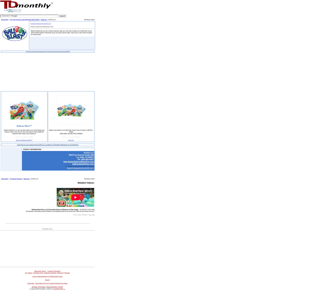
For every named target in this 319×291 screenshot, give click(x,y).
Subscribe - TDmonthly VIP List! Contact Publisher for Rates (47, 283)
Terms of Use (59, 288)
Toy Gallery (29, 273)
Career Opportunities (51, 286)
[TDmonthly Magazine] (26, 12)
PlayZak (67, 273)
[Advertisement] (47, 72)
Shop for (71, 140)
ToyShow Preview (16, 179)
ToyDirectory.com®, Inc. (59, 289)
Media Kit (60, 273)
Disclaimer (34, 286)
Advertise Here (38, 273)
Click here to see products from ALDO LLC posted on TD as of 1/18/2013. (48, 145)
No (93, 215)
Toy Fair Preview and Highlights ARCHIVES (24, 20)
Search (47, 280)
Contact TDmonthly (53, 271)
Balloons (44, 20)
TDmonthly (4, 20)
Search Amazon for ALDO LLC (41, 24)
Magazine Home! (40, 271)
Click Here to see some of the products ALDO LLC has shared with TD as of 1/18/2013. (48, 51)
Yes (90, 215)
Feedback (60, 286)
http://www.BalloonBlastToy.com (78, 162)
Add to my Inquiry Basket (23, 137)
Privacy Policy (41, 286)
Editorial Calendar (50, 273)
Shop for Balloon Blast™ (24, 140)
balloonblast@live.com (83, 164)
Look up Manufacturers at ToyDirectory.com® (47, 276)
